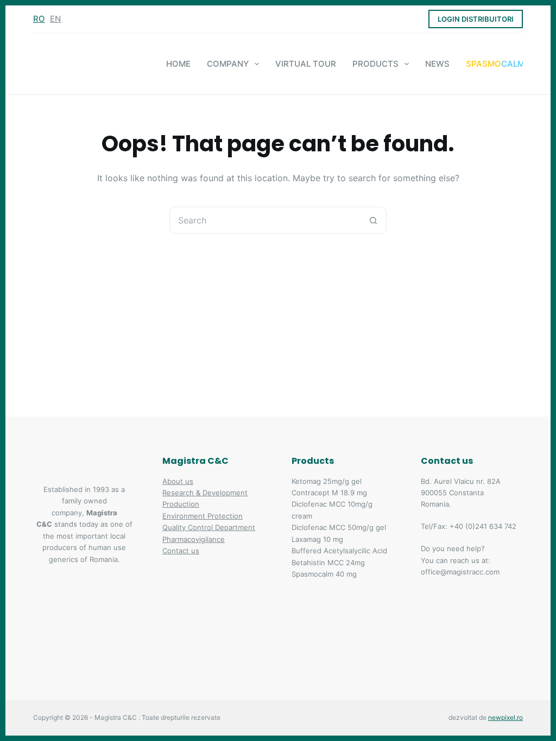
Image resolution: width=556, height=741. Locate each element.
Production (180, 504)
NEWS (437, 64)
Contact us (180, 550)
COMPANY (228, 64)
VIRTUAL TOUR (305, 64)
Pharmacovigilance (193, 539)
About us (177, 481)
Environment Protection (202, 516)
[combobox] (265, 220)
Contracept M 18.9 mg (329, 492)
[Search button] (373, 220)
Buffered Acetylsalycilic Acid (339, 550)
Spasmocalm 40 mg (324, 574)
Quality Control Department (208, 527)
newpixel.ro (505, 717)
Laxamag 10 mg (317, 539)
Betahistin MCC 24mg (328, 562)
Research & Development (205, 492)
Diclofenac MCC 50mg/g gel (339, 527)
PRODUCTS (375, 64)
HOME (178, 64)
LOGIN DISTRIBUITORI (476, 19)
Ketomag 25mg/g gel (327, 481)
